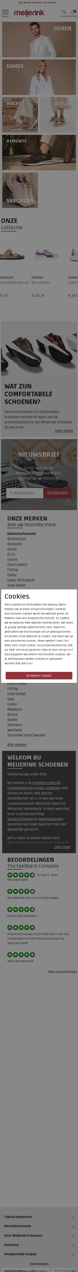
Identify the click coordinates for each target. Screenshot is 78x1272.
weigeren (65, 650)
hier (66, 641)
